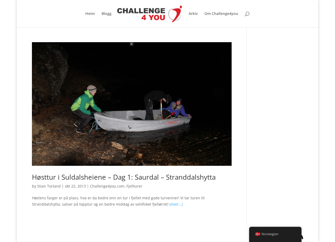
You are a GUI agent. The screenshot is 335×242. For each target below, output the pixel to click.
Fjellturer (134, 186)
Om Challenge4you (221, 14)
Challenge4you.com (107, 186)
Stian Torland (49, 186)
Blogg (106, 14)
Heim (90, 14)
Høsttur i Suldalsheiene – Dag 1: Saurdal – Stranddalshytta (124, 177)
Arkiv (193, 14)
